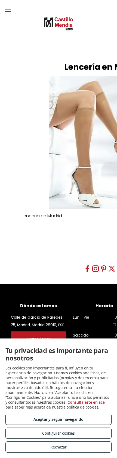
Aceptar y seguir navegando (58, 419)
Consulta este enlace (85, 402)
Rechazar (58, 447)
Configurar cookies (58, 433)
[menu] (8, 11)
